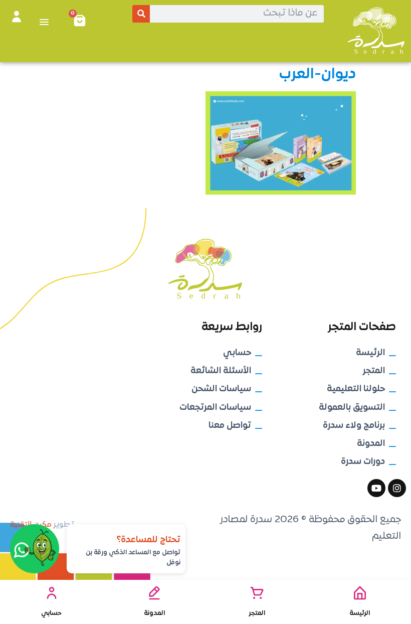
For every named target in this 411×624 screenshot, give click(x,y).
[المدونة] (154, 593)
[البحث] (141, 14)
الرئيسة (359, 613)
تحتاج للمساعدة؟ (148, 540)
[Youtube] (376, 488)
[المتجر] (257, 593)
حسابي (51, 613)
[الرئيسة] (360, 593)
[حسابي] (52, 593)
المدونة (154, 613)
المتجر (257, 613)
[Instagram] (397, 488)
